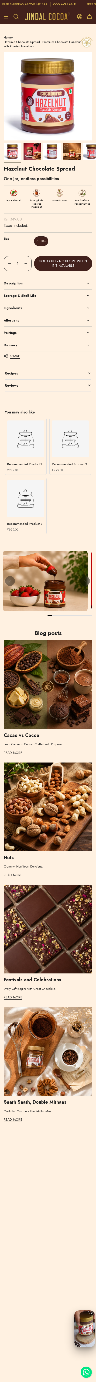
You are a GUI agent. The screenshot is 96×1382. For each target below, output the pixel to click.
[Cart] (89, 16)
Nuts (9, 858)
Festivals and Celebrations (32, 980)
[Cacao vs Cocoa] (48, 684)
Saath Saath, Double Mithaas (35, 1102)
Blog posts (48, 633)
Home (8, 37)
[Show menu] (6, 16)
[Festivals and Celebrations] (48, 929)
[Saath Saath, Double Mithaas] (48, 1051)
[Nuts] (48, 807)
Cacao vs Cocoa (21, 735)
